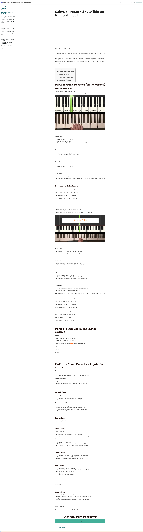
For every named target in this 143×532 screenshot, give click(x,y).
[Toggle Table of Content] (73, 70)
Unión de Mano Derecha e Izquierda (65, 77)
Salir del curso (139, 2)
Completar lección (60, 527)
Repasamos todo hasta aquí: (64, 74)
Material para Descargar (62, 79)
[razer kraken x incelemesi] (71, 531)
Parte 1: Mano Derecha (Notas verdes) (65, 71)
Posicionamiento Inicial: (63, 73)
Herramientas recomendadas (65, 80)
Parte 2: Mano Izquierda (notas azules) (65, 76)
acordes (72, 343)
